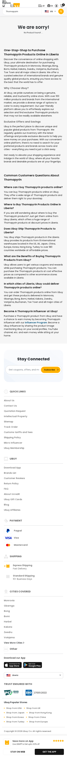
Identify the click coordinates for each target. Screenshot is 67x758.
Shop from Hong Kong (40, 712)
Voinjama (9, 637)
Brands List (10, 472)
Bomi (7, 616)
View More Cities (13, 642)
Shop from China (37, 717)
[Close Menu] (3, 7)
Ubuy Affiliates (12, 510)
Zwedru (8, 632)
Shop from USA (14, 708)
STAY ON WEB (17, 751)
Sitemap (8, 421)
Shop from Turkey (15, 721)
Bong (7, 611)
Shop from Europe (38, 721)
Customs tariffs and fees (18, 432)
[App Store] (13, 666)
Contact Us (10, 405)
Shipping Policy (12, 437)
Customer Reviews (14, 478)
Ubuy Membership (14, 448)
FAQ (6, 488)
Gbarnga (9, 605)
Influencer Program (36, 322)
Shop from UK (33, 708)
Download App (12, 467)
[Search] (61, 11)
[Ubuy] (15, 5)
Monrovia (9, 600)
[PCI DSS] (11, 692)
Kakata (8, 626)
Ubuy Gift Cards (13, 499)
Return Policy (11, 483)
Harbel (8, 621)
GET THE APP (49, 751)
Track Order (11, 426)
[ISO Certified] (34, 692)
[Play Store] (32, 666)
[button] (42, 6)
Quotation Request (15, 411)
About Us (9, 400)
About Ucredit (12, 494)
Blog (6, 504)
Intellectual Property (15, 416)
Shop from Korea (15, 717)
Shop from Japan (15, 712)
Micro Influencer (13, 442)
